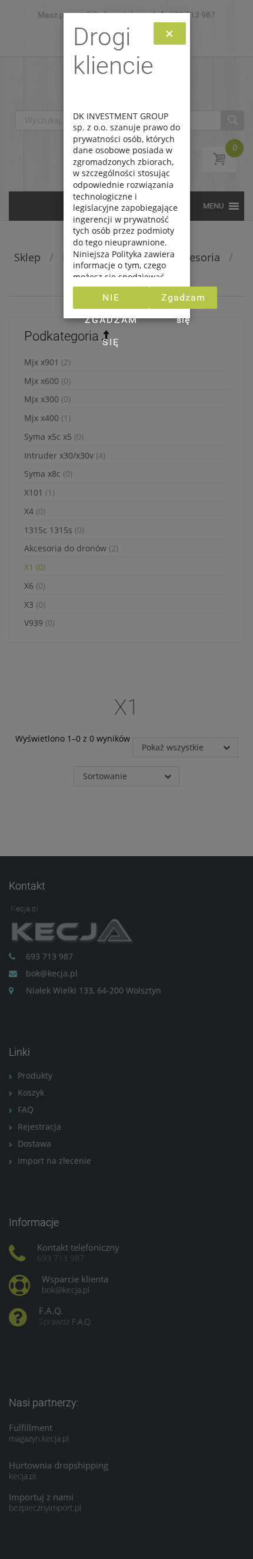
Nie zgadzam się (111, 300)
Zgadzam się (183, 300)
